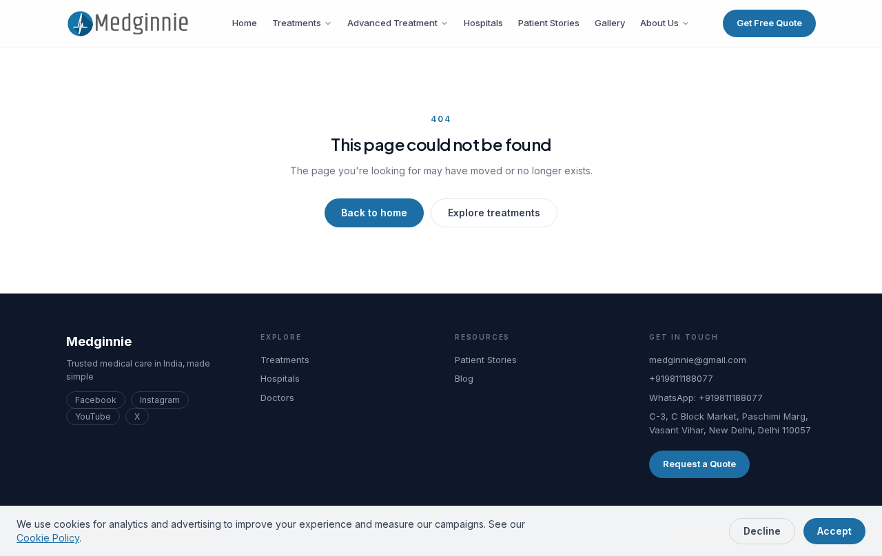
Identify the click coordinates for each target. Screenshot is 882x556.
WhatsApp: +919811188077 (706, 397)
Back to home (374, 212)
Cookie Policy (48, 538)
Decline (762, 531)
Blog (464, 378)
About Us (659, 22)
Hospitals (483, 22)
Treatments (296, 22)
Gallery (610, 22)
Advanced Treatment (392, 22)
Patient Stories (549, 22)
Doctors (277, 397)
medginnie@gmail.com (697, 359)
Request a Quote (699, 463)
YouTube (93, 416)
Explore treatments (494, 212)
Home (244, 22)
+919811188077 (681, 378)
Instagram (160, 400)
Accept (834, 531)
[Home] (133, 23)
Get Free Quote (769, 22)
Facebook (95, 400)
